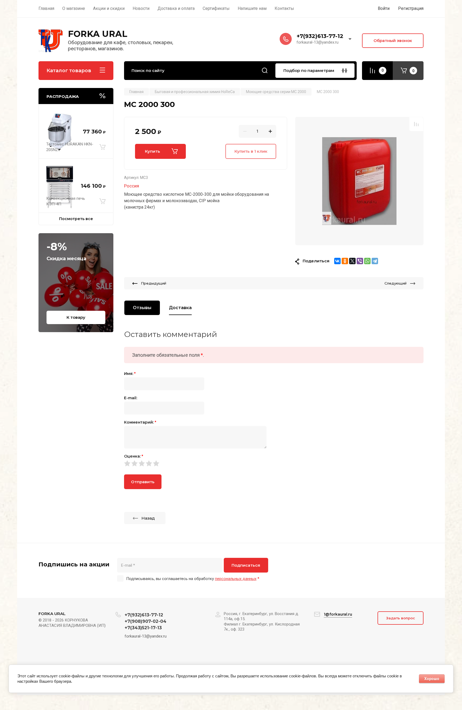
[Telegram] (375, 261)
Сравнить (416, 124)
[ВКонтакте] (337, 261)
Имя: (130, 373)
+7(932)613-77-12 (320, 36)
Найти (264, 70)
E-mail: (130, 398)
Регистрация (411, 8)
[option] (359, 181)
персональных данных (235, 578)
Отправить (143, 481)
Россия (131, 186)
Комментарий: (140, 422)
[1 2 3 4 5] (274, 463)
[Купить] (102, 147)
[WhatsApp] (367, 261)
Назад (148, 518)
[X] (352, 261)
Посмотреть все (76, 218)
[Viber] (360, 261)
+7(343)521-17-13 (143, 627)
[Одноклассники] (345, 261)
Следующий (395, 283)
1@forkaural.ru (338, 614)
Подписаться (246, 565)
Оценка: (133, 456)
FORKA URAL (97, 34)
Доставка (180, 307)
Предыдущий (153, 283)
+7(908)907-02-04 (145, 621)
